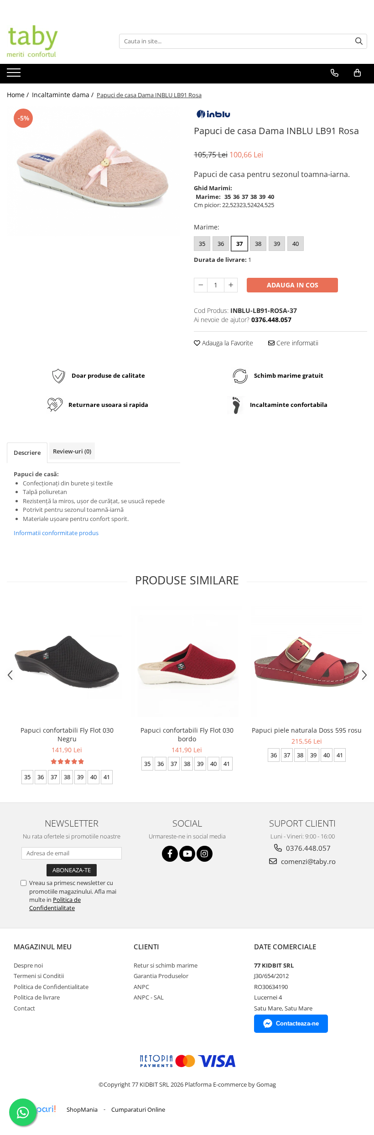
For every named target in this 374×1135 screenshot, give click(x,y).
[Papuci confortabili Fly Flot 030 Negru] (66, 662)
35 (202, 243)
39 (277, 243)
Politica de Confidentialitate (55, 904)
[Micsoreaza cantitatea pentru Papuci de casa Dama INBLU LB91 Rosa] (201, 285)
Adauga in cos (292, 285)
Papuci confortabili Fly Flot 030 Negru (67, 734)
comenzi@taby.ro (307, 861)
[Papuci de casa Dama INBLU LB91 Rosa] (93, 171)
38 (258, 243)
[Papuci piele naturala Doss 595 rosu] (306, 661)
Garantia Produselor (161, 976)
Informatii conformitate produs (56, 533)
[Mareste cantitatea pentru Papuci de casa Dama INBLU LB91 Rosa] (231, 285)
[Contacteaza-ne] (334, 73)
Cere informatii (296, 342)
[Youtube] (187, 854)
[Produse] (15, 75)
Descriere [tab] (27, 452)
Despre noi (28, 965)
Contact (24, 1008)
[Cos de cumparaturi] (357, 73)
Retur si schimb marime (165, 965)
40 (295, 243)
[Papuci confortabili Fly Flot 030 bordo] (186, 661)
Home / (19, 94)
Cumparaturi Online (138, 1109)
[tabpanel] (93, 171)
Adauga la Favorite (226, 342)
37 (239, 243)
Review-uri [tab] (72, 451)
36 (221, 243)
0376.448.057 (307, 848)
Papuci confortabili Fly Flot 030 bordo (187, 734)
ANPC (141, 987)
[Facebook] (170, 854)
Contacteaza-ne (297, 1023)
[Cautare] (359, 41)
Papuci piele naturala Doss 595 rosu (307, 730)
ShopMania (82, 1109)
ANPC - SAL (149, 997)
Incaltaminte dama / (63, 94)
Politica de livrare (37, 997)
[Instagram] (205, 854)
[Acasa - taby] (52, 41)
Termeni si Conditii (39, 976)
